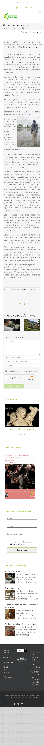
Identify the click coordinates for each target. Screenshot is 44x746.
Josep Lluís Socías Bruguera (17, 289)
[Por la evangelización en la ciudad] (10, 631)
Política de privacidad (17, 544)
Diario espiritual (12, 588)
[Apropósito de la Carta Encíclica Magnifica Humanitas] (20, 476)
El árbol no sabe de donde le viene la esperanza (21, 606)
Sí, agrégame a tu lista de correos (21, 371)
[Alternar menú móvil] (40, 13)
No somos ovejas (12, 571)
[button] (5, 325)
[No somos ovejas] (12, 320)
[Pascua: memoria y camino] (32, 320)
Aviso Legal (6, 651)
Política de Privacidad (8, 660)
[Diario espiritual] (10, 595)
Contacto (8, 677)
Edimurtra (35, 697)
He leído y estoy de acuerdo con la (21, 543)
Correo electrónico (15, 534)
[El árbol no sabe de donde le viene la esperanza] (10, 614)
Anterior (24, 32)
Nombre (11, 518)
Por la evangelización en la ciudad (20, 624)
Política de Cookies (8, 669)
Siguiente (34, 32)
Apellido (11, 526)
